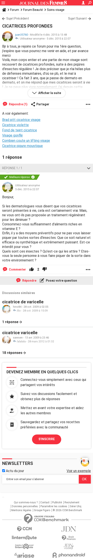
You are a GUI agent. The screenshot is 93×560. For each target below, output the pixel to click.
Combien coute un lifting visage (26, 141)
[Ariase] (24, 555)
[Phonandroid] (68, 555)
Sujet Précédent (17, 18)
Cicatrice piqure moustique (22, 146)
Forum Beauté (33, 10)
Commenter (17, 269)
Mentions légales (21, 510)
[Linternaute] (24, 538)
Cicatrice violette (15, 125)
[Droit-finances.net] (68, 538)
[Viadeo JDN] (68, 546)
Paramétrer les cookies (53, 506)
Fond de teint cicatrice (19, 130)
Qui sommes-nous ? (26, 502)
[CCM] (24, 529)
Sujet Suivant (77, 18)
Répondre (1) (17, 104)
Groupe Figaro (42, 510)
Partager (42, 104)
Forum (14, 10)
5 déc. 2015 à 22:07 (59, 38)
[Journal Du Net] (68, 529)
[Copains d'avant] (24, 546)
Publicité (57, 502)
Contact (45, 502)
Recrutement (71, 502)
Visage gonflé (12, 135)
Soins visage (55, 10)
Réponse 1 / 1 (12, 168)
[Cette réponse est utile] (31, 269)
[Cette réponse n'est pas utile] (44, 269)
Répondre (29, 280)
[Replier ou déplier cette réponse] (88, 168)
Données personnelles (25, 506)
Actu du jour (14, 471)
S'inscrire (46, 439)
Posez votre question (61, 280)
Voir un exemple (79, 471)
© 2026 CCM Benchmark (67, 510)
